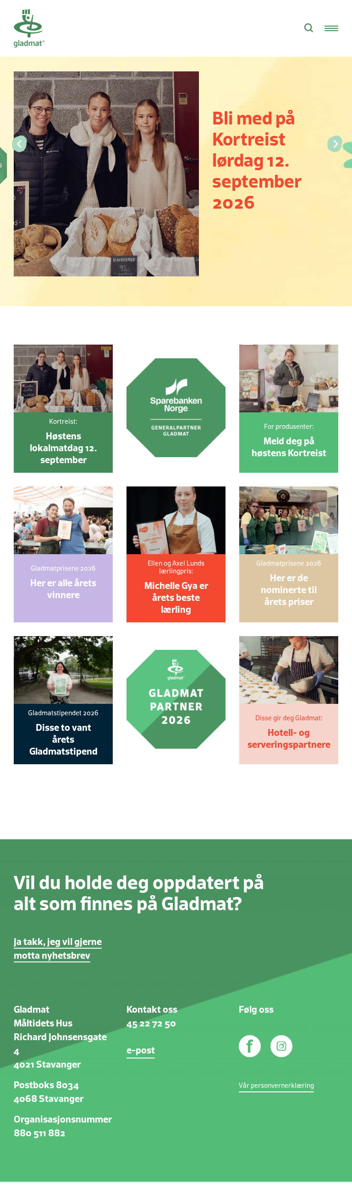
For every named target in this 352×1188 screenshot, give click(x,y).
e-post (140, 1050)
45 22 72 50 (151, 1023)
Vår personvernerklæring (276, 1086)
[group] (176, 153)
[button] (18, 144)
